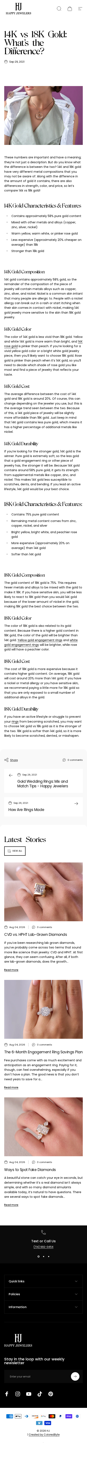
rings (15, 721)
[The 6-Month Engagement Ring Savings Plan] (43, 1009)
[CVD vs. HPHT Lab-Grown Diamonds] (43, 891)
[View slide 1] (38, 1256)
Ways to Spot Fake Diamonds (30, 1169)
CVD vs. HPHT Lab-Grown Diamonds (35, 934)
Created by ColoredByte (44, 1434)
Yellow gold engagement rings (40, 640)
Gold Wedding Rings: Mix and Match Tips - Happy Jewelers (42, 784)
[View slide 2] (43, 1256)
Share (14, 760)
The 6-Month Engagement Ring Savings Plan (43, 1052)
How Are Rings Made (26, 809)
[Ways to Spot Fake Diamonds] (43, 1126)
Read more (11, 970)
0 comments (75, 760)
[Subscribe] (75, 1376)
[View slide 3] (48, 1256)
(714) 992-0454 (43, 1247)
